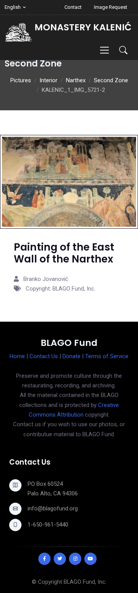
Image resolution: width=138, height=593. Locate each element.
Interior (48, 80)
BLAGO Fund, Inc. (85, 581)
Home (17, 356)
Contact (73, 7)
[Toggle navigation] (104, 50)
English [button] (13, 7)
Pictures (20, 80)
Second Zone (111, 80)
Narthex (75, 80)
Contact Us (44, 356)
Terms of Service (106, 356)
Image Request (110, 7)
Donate (71, 356)
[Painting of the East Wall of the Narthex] (69, 181)
